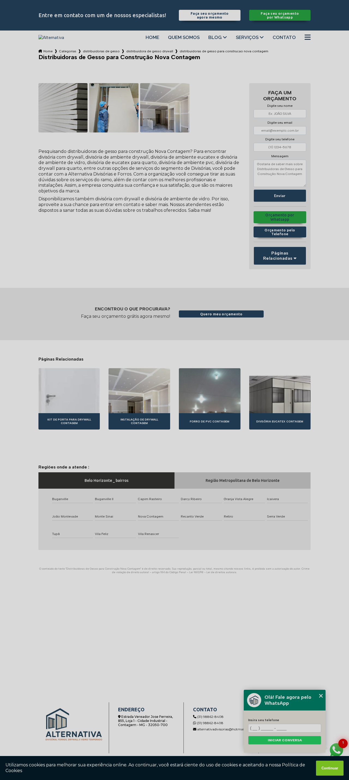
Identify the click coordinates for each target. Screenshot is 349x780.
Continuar (329, 768)
